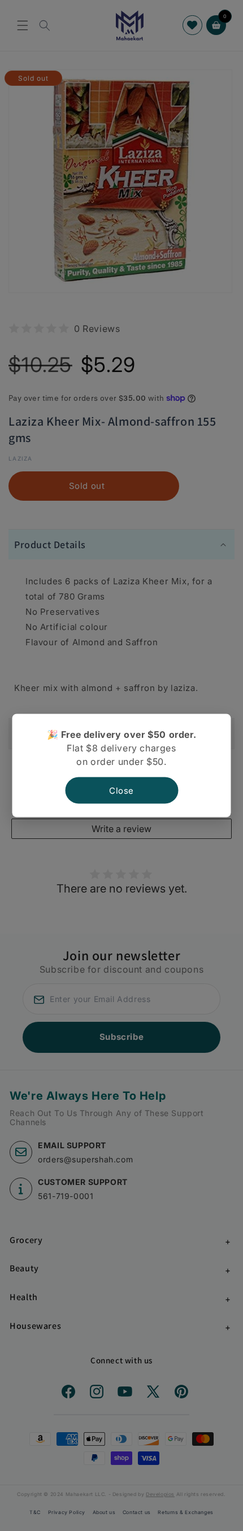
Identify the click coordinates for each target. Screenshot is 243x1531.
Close (121, 790)
